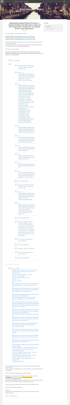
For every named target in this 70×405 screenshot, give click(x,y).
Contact (26, 1)
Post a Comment (50, 28)
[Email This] (44, 23)
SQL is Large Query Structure (32, 9)
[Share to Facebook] (47, 23)
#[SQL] (7, 396)
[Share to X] (46, 23)
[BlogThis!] (45, 23)
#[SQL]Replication (13, 396)
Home (16, 1)
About (20, 1)
